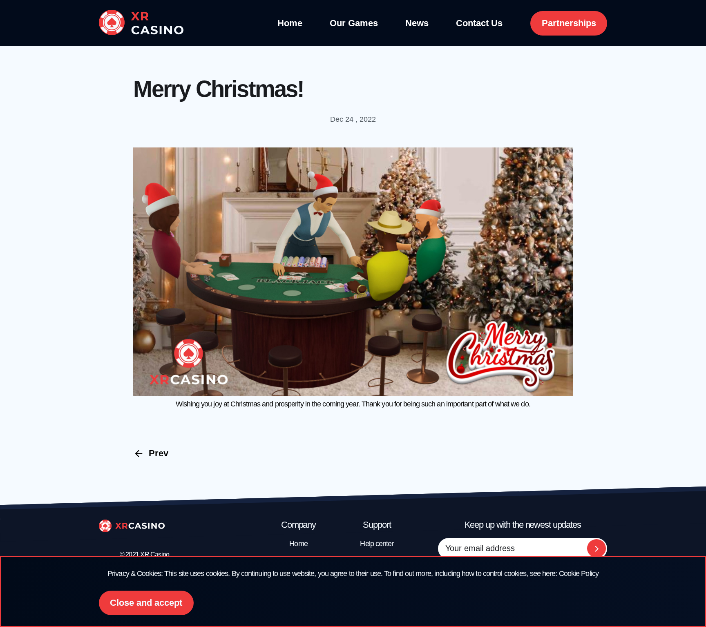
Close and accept (146, 603)
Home (289, 23)
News (417, 23)
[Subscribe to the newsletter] (596, 548)
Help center (376, 544)
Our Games (354, 23)
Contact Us (479, 23)
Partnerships (569, 23)
